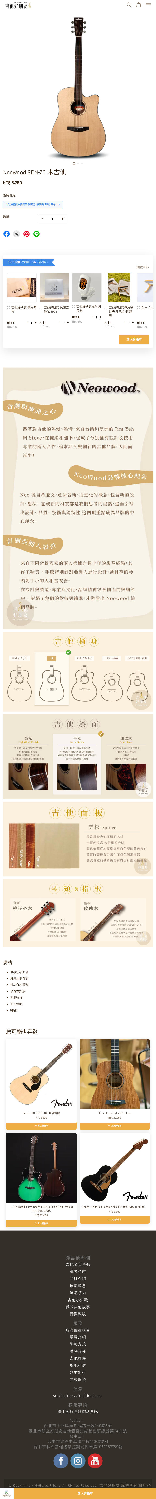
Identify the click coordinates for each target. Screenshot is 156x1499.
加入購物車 (134, 339)
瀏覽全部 (143, 267)
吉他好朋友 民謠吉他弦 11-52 (56, 310)
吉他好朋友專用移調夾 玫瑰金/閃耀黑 (121, 312)
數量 (6, 217)
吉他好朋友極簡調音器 (88, 309)
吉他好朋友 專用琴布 (24, 310)
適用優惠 (9, 195)
